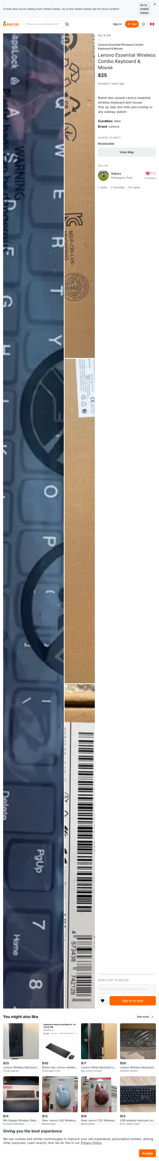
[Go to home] (11, 24)
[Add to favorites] (102, 1000)
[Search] (67, 24)
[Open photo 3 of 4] (80, 521)
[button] (145, 1016)
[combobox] (44, 24)
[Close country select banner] (154, 4)
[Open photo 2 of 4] (80, 195)
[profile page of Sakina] (103, 175)
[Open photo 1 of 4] (33, 521)
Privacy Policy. (91, 1143)
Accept (147, 1153)
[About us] (143, 24)
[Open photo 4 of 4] (80, 846)
